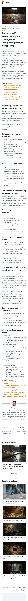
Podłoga (3, 30)
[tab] (11, 473)
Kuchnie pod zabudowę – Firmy (16, 590)
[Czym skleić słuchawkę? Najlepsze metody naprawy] (15, 548)
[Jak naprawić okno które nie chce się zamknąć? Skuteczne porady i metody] (15, 567)
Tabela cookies (21, 587)
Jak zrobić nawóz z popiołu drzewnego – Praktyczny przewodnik (7, 430)
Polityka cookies (13, 587)
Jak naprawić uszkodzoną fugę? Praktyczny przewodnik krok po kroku (13, 466)
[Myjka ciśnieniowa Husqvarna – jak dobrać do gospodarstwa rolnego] (15, 491)
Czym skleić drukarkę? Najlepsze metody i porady (21, 430)
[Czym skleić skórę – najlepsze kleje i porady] (15, 512)
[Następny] (24, 459)
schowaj (10, 83)
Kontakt (6, 590)
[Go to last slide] (4, 459)
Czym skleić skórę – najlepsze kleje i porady (13, 520)
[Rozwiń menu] (25, 3)
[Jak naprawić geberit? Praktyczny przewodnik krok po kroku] (15, 529)
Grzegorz (5, 49)
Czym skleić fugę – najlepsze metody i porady (15, 396)
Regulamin (5, 587)
